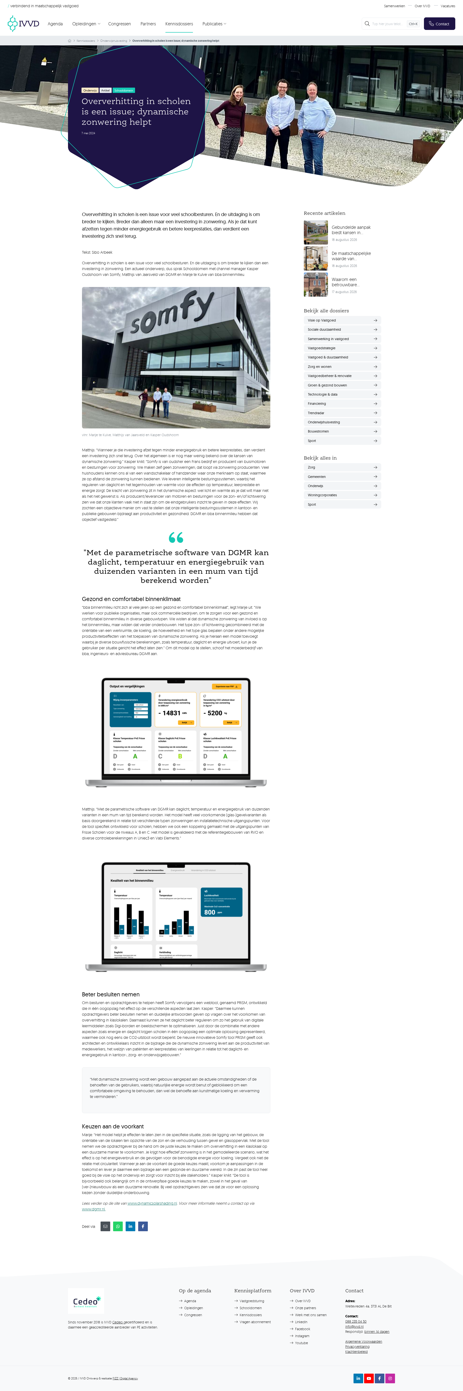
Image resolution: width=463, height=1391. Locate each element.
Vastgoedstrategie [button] (321, 348)
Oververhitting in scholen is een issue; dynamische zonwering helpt (175, 41)
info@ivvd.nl (354, 1326)
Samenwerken (394, 6)
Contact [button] (442, 23)
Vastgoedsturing (251, 1301)
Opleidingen (193, 1308)
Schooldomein (250, 1308)
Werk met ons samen (310, 1315)
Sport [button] (312, 441)
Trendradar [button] (316, 413)
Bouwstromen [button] (318, 431)
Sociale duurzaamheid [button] (324, 329)
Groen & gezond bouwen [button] (327, 385)
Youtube (301, 1343)
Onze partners (305, 1308)
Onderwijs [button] (315, 486)
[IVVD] (23, 23)
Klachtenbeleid (356, 1351)
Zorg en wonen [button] (320, 366)
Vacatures (448, 6)
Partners (148, 23)
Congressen (119, 23)
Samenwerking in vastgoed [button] (328, 339)
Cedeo (118, 1322)
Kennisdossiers (179, 23)
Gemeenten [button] (317, 477)
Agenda (55, 23)
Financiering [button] (317, 403)
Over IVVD (422, 6)
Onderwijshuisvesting (113, 40)
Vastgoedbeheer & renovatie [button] (330, 376)
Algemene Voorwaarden (363, 1341)
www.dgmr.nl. (94, 1209)
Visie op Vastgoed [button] (322, 320)
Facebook (302, 1329)
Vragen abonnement (255, 1322)
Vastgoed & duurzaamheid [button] (328, 357)
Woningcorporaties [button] (322, 495)
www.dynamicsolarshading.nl (152, 1203)
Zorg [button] (311, 467)
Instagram (301, 1336)
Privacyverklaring (357, 1346)
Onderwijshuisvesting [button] (324, 422)
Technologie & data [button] (322, 394)
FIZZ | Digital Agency (125, 1378)
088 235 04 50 (356, 1321)
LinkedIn (300, 1322)
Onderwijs (90, 90)
